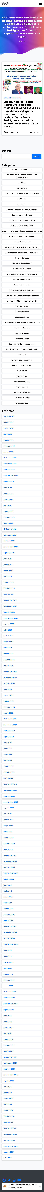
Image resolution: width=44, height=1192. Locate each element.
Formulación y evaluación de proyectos (22, 253)
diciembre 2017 (10, 992)
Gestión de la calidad (22, 269)
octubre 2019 (9, 867)
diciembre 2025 (10, 458)
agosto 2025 (9, 482)
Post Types (22, 355)
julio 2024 (8, 559)
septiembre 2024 (11, 547)
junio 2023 (8, 636)
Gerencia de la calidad (22, 263)
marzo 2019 (8, 909)
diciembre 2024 (10, 529)
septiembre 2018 (11, 944)
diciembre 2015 (10, 1128)
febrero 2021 (9, 772)
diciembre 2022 (10, 671)
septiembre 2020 (11, 802)
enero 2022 (8, 713)
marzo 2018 (8, 974)
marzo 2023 (8, 654)
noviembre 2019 (10, 861)
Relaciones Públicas (22, 382)
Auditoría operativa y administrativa (22, 210)
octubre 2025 (9, 470)
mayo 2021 (8, 754)
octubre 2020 (9, 796)
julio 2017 (8, 1016)
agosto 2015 (9, 1152)
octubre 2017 (9, 998)
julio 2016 (8, 1087)
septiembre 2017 (11, 1004)
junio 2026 (8, 422)
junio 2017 (8, 1021)
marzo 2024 (9, 582)
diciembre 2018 (10, 926)
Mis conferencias (22, 339)
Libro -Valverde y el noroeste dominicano (22, 296)
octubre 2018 (9, 938)
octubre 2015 (9, 1140)
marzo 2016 (8, 1110)
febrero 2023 (9, 660)
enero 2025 (8, 523)
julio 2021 (8, 743)
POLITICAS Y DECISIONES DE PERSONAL (22, 349)
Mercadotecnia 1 (22, 312)
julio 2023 (8, 630)
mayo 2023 (8, 642)
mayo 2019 (8, 897)
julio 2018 (8, 950)
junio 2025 (8, 493)
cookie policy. (16, 1188)
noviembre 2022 (10, 677)
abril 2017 (8, 1033)
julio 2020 (8, 814)
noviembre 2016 (10, 1063)
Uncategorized (22, 403)
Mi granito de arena (22, 328)
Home (22, 41)
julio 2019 (8, 885)
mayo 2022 (8, 695)
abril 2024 (8, 576)
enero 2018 (8, 986)
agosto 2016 (9, 1081)
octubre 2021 (9, 731)
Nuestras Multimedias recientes (22, 344)
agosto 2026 (9, 416)
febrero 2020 (9, 843)
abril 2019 (8, 903)
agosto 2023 (9, 624)
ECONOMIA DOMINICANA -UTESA (22, 236)
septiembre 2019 (11, 873)
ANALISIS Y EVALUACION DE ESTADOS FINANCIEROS (22, 176)
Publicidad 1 (22, 371)
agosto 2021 (9, 737)
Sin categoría (22, 387)
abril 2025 (8, 505)
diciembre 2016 (10, 1057)
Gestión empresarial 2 (22, 279)
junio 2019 (8, 891)
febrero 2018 (9, 980)
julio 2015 (8, 1158)
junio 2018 (8, 956)
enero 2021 (8, 778)
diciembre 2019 (10, 855)
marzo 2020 (9, 837)
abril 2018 (8, 968)
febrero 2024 (9, 588)
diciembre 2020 (10, 784)
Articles (22, 183)
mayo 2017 (8, 1027)
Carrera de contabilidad (22, 215)
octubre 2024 (9, 541)
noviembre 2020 (10, 790)
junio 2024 (8, 565)
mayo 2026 (8, 428)
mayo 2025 (8, 499)
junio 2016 (8, 1093)
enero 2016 (8, 1122)
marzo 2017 (8, 1039)
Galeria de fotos (22, 258)
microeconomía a (22, 333)
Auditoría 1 (22, 199)
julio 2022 (8, 689)
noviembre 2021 (10, 725)
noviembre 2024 (10, 535)
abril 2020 (8, 832)
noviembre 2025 (10, 464)
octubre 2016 (9, 1069)
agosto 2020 (9, 808)
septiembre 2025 (11, 476)
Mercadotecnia (22, 306)
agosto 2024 (9, 553)
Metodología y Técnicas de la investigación (22, 322)
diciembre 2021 (10, 719)
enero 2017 (8, 1051)
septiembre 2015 (11, 1146)
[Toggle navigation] (40, 3)
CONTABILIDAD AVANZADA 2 (22, 226)
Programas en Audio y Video (22, 365)
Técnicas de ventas (22, 392)
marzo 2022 (9, 701)
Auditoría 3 (22, 204)
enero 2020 (8, 849)
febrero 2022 (9, 707)
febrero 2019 (9, 915)
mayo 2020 (8, 826)
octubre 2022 (9, 683)
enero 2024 (8, 594)
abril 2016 (8, 1105)
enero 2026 (8, 452)
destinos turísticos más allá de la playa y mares (22, 231)
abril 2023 (8, 648)
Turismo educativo (22, 398)
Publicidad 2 (22, 376)
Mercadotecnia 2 (22, 317)
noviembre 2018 (10, 932)
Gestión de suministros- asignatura (22, 274)
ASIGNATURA (22, 188)
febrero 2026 (9, 446)
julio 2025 (8, 487)
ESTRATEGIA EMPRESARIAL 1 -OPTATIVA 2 (22, 247)
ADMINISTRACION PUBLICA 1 (22, 170)
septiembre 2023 (11, 618)
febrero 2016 (9, 1116)
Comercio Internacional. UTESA (22, 220)
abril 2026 (8, 434)
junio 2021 (8, 748)
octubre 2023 (9, 612)
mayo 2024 (8, 571)
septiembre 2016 (11, 1075)
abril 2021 (8, 760)
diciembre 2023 (10, 600)
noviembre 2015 (10, 1134)
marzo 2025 (8, 511)
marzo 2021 (8, 766)
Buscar (6, 150)
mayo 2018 (8, 962)
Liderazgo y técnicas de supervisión (22, 301)
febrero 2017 (9, 1045)
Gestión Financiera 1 (22, 285)
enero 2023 (8, 665)
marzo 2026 (9, 440)
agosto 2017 (9, 1010)
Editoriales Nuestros (22, 242)
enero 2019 (8, 921)
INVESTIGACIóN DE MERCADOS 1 (22, 290)
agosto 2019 (9, 879)
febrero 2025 (9, 517)
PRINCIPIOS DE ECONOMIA (22, 360)
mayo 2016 (8, 1099)
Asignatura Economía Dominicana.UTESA (22, 193)
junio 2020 (8, 820)
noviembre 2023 (10, 606)
